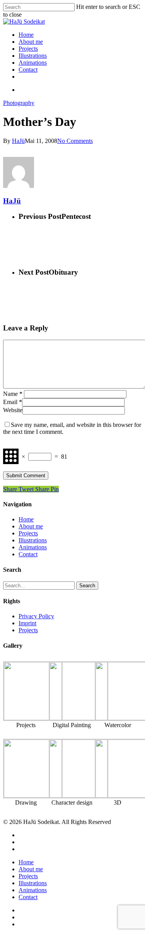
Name (12, 393)
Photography (18, 103)
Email (12, 402)
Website (12, 410)
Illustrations (33, 55)
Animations (33, 62)
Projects (28, 48)
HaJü (18, 141)
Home (26, 34)
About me (31, 41)
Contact (28, 69)
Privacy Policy (36, 616)
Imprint (27, 623)
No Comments (75, 141)
